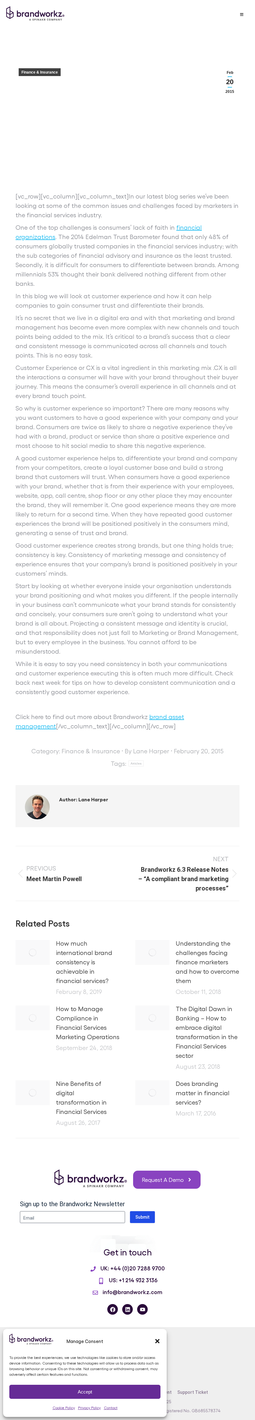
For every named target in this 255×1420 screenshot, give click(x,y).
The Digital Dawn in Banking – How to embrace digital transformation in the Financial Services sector (207, 1032)
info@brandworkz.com (132, 1291)
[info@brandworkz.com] (95, 1292)
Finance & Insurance (39, 72)
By (147, 751)
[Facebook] (112, 1309)
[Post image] (33, 952)
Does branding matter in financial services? (203, 1093)
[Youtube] (142, 1309)
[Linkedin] (127, 1309)
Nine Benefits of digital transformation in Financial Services (81, 1097)
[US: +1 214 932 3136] (101, 1281)
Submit (142, 1217)
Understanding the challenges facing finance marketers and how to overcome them (207, 961)
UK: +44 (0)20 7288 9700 (132, 1267)
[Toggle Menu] (241, 14)
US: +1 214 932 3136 (133, 1279)
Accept (85, 1391)
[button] (157, 1341)
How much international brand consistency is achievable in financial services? (84, 961)
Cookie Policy (64, 1407)
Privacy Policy (89, 1407)
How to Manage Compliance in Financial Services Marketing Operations (87, 1022)
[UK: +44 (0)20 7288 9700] (93, 1269)
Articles (136, 763)
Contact (111, 1407)
